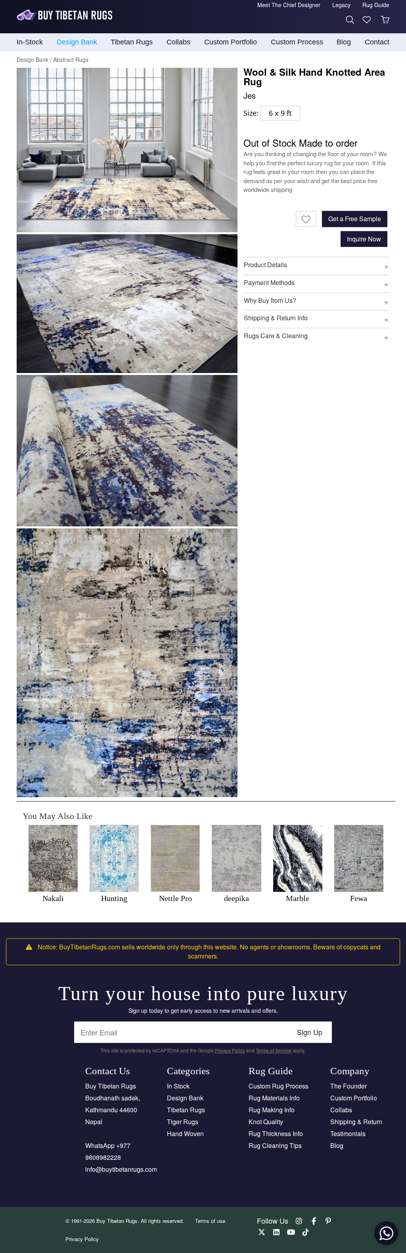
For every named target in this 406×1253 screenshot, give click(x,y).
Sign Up (309, 1032)
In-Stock (30, 42)
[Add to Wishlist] (306, 219)
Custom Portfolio (353, 1097)
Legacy (341, 5)
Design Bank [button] (77, 42)
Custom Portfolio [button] (230, 42)
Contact (377, 42)
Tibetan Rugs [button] (132, 42)
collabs (178, 42)
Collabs (341, 1109)
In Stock (178, 1085)
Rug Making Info (272, 1109)
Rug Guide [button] (375, 5)
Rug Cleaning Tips (275, 1145)
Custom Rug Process (278, 1085)
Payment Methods (269, 282)
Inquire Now (364, 238)
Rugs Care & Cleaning (276, 335)
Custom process (297, 42)
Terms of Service (273, 1050)
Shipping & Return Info (276, 317)
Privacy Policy (230, 1050)
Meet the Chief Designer (288, 5)
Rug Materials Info (274, 1097)
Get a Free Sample (354, 218)
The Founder (348, 1085)
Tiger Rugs (182, 1121)
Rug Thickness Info (276, 1133)
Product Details (265, 264)
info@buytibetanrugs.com (121, 1169)
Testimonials (348, 1133)
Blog (344, 42)
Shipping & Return (356, 1121)
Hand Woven (185, 1133)
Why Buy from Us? (270, 300)
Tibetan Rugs (186, 1109)
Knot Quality (266, 1121)
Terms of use (210, 1220)
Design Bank (185, 1097)
